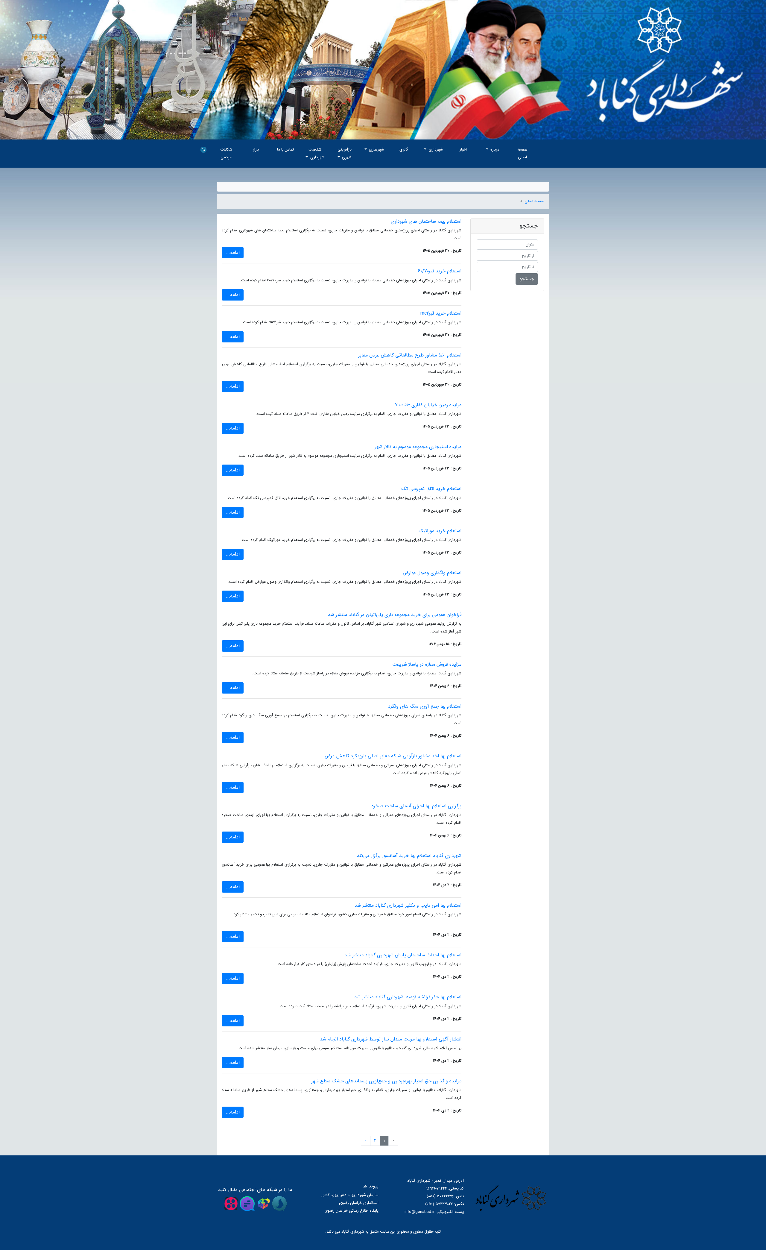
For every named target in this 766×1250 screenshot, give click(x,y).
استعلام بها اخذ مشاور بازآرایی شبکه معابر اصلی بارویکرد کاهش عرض (393, 756)
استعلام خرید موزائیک (440, 531)
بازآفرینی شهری (345, 153)
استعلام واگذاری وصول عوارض (432, 573)
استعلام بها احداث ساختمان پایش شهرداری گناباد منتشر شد (402, 955)
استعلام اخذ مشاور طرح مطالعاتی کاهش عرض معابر (409, 355)
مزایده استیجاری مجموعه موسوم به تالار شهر (418, 446)
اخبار (463, 149)
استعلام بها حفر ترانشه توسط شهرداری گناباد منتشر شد (407, 997)
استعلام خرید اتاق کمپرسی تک (431, 488)
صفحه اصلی (522, 153)
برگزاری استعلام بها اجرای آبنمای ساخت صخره (416, 806)
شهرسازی (376, 149)
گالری (403, 149)
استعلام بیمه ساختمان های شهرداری (426, 221)
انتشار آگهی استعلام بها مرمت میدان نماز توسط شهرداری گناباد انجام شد (390, 1039)
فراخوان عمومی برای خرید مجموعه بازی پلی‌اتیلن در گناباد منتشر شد (394, 614)
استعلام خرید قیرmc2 (440, 313)
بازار (256, 149)
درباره (494, 149)
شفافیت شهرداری (316, 153)
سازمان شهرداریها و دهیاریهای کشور (350, 1195)
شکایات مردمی (226, 153)
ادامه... (233, 252)
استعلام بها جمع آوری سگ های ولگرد (424, 706)
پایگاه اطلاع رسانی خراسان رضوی (352, 1210)
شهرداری (435, 149)
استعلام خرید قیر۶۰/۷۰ (439, 271)
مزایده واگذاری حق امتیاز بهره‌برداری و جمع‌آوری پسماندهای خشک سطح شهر (386, 1081)
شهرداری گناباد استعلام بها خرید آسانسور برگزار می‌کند (409, 855)
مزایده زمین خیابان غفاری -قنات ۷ (428, 405)
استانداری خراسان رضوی (359, 1203)
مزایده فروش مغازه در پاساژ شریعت (426, 664)
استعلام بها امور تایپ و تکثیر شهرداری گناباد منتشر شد (408, 905)
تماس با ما (285, 149)
